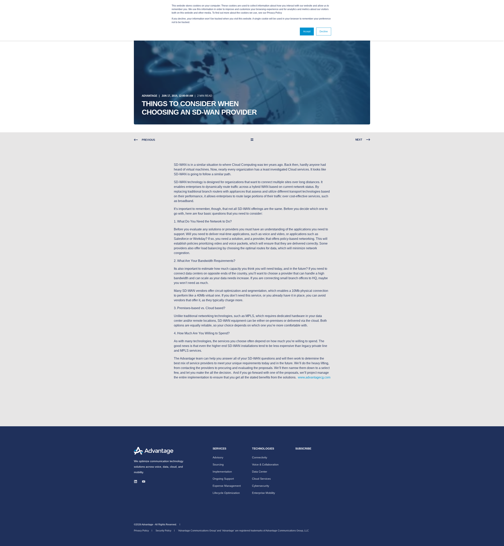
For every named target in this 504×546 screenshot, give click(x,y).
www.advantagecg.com (314, 377)
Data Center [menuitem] (259, 471)
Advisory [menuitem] (218, 457)
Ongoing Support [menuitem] (223, 478)
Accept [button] (306, 31)
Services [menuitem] (219, 448)
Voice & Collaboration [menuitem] (265, 464)
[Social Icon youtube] (142, 481)
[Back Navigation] (252, 140)
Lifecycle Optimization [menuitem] (226, 492)
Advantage (149, 95)
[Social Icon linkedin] (137, 481)
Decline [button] (324, 31)
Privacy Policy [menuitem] (141, 530)
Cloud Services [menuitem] (261, 478)
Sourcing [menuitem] (218, 464)
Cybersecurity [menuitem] (260, 485)
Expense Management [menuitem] (227, 485)
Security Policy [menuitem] (163, 530)
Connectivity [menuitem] (259, 457)
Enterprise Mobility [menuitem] (263, 492)
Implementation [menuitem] (222, 471)
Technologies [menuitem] (263, 448)
